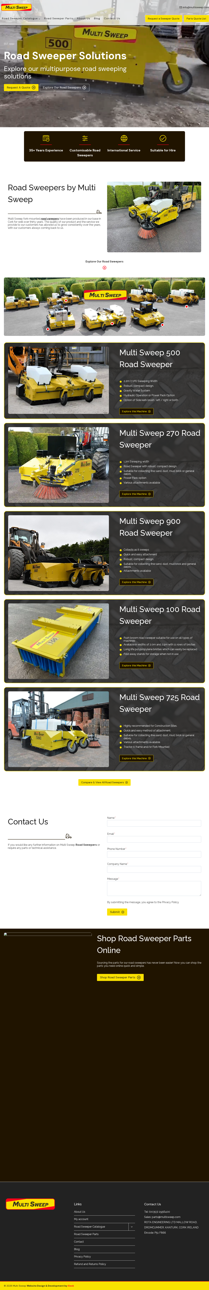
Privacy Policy (82, 1256)
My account (81, 1219)
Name (111, 817)
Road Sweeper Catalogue (89, 1226)
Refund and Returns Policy (90, 1264)
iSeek (70, 1285)
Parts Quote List (196, 18)
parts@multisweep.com (166, 1217)
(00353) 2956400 (159, 1211)
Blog (97, 18)
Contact (79, 1241)
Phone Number (116, 848)
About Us (83, 18)
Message (113, 878)
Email (111, 833)
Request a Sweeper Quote (163, 18)
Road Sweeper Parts (58, 18)
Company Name (117, 864)
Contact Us (112, 18)
